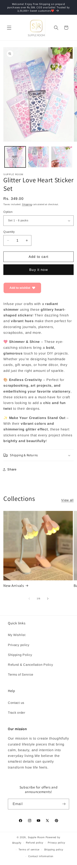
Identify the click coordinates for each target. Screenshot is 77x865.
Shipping (27, 204)
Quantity (9, 231)
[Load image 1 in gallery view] (15, 156)
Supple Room (36, 837)
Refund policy (34, 842)
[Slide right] (47, 598)
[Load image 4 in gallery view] (61, 156)
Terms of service (29, 849)
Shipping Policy (20, 654)
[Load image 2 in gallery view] (38, 156)
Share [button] (11, 469)
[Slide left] (29, 598)
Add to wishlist (19, 287)
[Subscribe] (64, 804)
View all (67, 500)
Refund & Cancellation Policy (30, 664)
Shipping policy (53, 849)
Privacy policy (18, 645)
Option (7, 211)
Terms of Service (20, 674)
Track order (16, 712)
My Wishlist (16, 635)
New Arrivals (13, 585)
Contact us (16, 702)
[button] (9, 28)
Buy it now (38, 270)
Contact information (40, 856)
